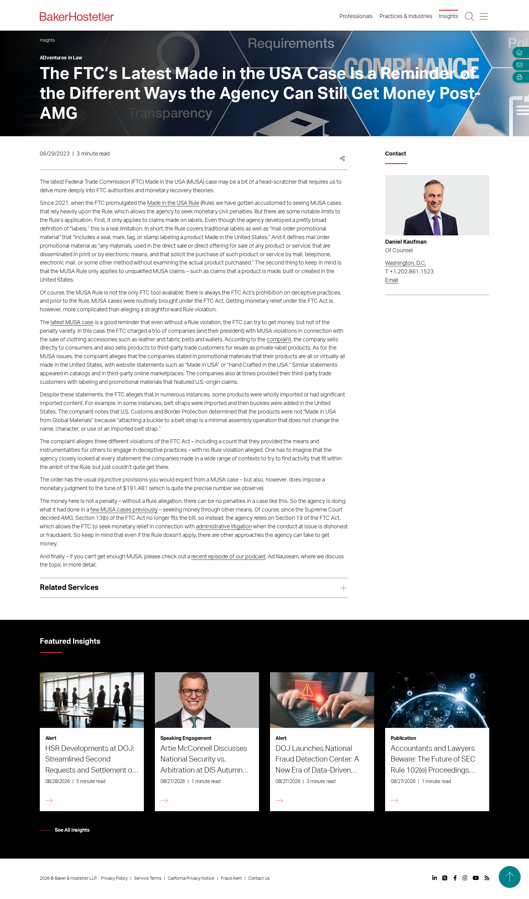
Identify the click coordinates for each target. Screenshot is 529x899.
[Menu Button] (484, 16)
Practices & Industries (406, 16)
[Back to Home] (77, 16)
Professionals (356, 16)
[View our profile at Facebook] (455, 878)
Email (391, 280)
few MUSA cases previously (124, 510)
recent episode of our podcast (228, 557)
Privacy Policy (114, 878)
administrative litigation (224, 527)
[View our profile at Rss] (487, 878)
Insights (448, 16)
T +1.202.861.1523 (409, 272)
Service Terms (147, 878)
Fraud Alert (231, 878)
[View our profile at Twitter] (445, 878)
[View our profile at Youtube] (476, 878)
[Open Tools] (517, 77)
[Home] (517, 52)
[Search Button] (470, 16)
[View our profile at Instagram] (465, 878)
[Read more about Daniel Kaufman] (437, 205)
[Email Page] (517, 65)
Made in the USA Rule (173, 203)
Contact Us (259, 878)
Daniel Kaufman (406, 242)
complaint (279, 340)
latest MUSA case (72, 322)
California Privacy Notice (191, 878)
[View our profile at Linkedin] (434, 878)
